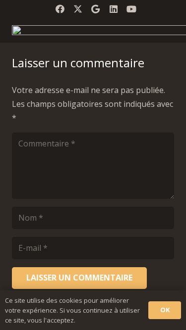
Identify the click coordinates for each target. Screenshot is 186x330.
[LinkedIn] (114, 9)
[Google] (96, 9)
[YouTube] (131, 9)
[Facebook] (60, 9)
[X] (78, 9)
